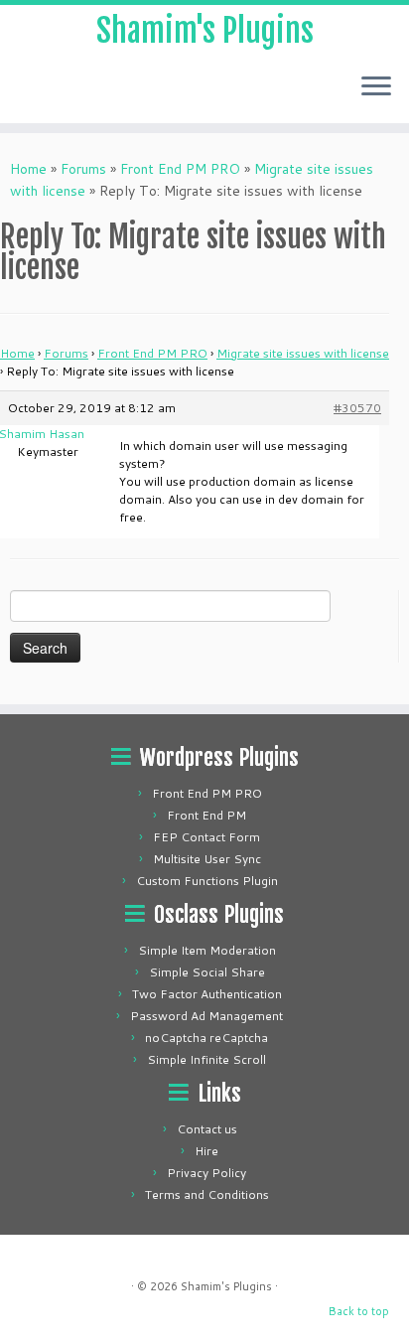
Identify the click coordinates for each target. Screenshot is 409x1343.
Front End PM (206, 815)
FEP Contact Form (206, 836)
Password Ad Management (206, 1015)
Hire (206, 1150)
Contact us (207, 1128)
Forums (83, 169)
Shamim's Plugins (205, 31)
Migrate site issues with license (302, 353)
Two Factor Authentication (207, 993)
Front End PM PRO (180, 169)
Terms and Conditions (207, 1194)
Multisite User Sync (207, 858)
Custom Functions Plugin (207, 880)
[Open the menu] (376, 87)
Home (28, 169)
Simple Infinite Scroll (206, 1059)
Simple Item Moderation (207, 950)
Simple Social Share (207, 972)
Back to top (359, 1311)
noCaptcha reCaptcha (206, 1037)
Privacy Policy (206, 1172)
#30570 (357, 407)
